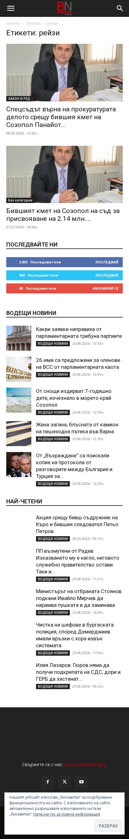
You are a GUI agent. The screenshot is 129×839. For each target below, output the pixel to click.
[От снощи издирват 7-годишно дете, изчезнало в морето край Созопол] (18, 400)
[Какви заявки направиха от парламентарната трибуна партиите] (18, 338)
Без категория (20, 200)
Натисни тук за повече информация (66, 814)
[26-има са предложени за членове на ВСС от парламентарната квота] (18, 369)
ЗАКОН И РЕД (19, 98)
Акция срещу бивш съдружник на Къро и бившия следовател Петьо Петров (77, 524)
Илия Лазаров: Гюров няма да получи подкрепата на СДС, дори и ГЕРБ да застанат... (78, 672)
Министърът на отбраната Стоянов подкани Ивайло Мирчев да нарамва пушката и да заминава (78, 598)
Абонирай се (105, 288)
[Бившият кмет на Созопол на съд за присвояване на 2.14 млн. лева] (64, 174)
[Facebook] (47, 782)
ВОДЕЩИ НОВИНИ (53, 343)
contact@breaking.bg (85, 764)
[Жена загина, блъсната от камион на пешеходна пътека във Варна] (18, 433)
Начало (13, 23)
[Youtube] (81, 782)
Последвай (106, 262)
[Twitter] (64, 782)
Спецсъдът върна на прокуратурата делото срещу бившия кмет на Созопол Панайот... (61, 117)
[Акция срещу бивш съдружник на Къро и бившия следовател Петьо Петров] (18, 526)
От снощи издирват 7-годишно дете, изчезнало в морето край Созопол (73, 398)
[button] (11, 8)
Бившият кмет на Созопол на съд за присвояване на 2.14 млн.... (63, 214)
